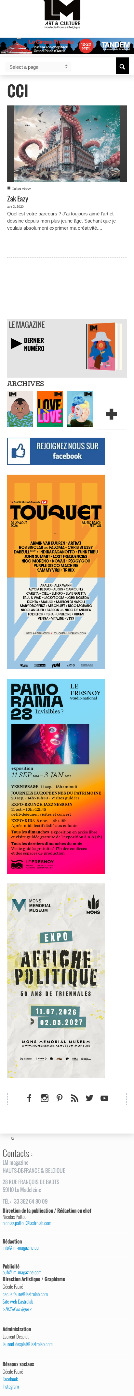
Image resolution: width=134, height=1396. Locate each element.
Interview (21, 188)
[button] (122, 65)
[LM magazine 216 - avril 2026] (80, 408)
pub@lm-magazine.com (22, 1272)
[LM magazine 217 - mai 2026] (50, 408)
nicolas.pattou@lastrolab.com (27, 1223)
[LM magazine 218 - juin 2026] (20, 408)
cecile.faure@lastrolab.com (25, 1294)
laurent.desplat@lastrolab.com (28, 1344)
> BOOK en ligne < (17, 1309)
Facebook (10, 1379)
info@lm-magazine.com (22, 1247)
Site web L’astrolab (18, 1301)
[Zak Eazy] (67, 142)
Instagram (11, 1386)
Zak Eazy (17, 198)
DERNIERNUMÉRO (34, 344)
